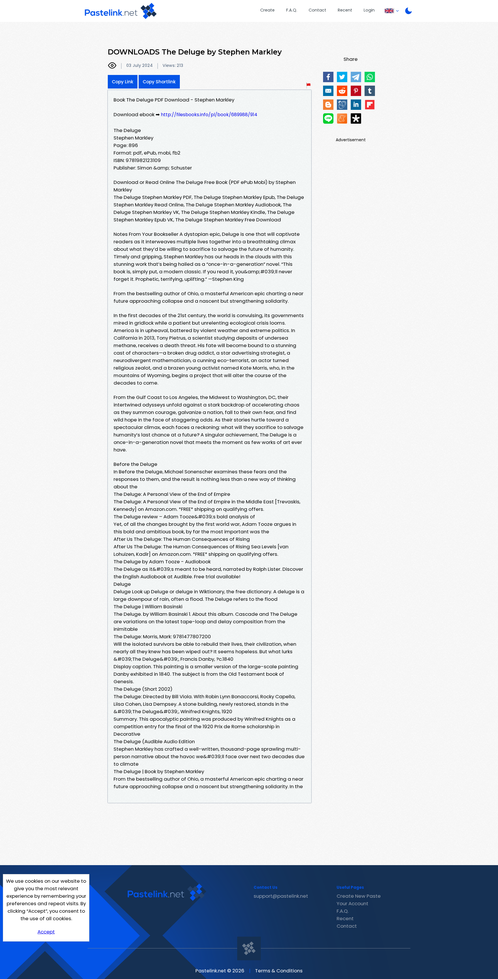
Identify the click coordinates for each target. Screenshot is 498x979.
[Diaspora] (356, 118)
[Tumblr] (370, 91)
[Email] (328, 91)
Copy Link (122, 82)
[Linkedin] (356, 104)
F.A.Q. (291, 10)
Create (267, 10)
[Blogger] (328, 104)
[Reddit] (342, 91)
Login (369, 10)
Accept (46, 931)
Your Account (352, 903)
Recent (345, 10)
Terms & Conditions (279, 970)
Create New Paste (359, 896)
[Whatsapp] (370, 77)
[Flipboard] (370, 104)
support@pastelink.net (281, 896)
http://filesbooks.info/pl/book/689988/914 (209, 114)
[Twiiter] (342, 77)
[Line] (328, 118)
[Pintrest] (356, 91)
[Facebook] (328, 77)
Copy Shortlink (159, 82)
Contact (317, 10)
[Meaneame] (342, 118)
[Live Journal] (342, 104)
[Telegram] (356, 77)
